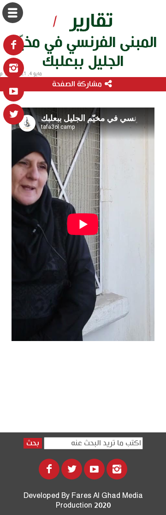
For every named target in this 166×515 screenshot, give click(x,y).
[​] (13, 68)
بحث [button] (32, 443)
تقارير (92, 21)
